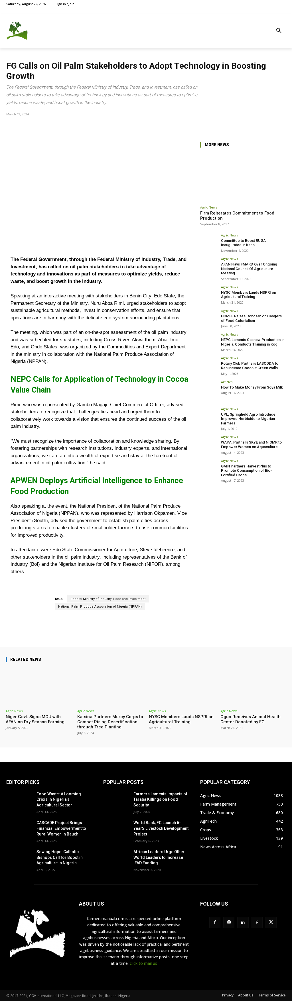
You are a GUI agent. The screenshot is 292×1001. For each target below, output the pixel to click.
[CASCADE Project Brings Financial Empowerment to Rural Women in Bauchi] (19, 829)
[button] (279, 31)
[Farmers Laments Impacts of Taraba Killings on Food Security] (116, 800)
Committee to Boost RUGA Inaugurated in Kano (243, 242)
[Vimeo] (276, 4)
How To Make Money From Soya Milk (252, 387)
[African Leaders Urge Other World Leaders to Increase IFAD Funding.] (116, 858)
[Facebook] (256, 4)
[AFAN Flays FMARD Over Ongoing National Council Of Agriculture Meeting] (208, 265)
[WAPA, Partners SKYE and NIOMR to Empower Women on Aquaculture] (208, 443)
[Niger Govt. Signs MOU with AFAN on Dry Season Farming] (39, 687)
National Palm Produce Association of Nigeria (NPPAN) (100, 606)
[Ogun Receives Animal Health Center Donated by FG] (253, 687)
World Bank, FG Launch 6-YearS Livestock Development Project (160, 828)
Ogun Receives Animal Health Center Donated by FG (250, 719)
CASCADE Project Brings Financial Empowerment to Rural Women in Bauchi (61, 828)
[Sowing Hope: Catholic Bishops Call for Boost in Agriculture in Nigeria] (19, 858)
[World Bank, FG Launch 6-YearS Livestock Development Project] (116, 829)
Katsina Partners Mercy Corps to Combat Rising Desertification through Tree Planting (110, 722)
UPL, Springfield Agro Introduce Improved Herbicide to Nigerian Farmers (248, 418)
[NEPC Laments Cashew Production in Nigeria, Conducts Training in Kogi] (208, 341)
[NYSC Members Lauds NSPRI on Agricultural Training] (208, 294)
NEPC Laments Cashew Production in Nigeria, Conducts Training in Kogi (252, 342)
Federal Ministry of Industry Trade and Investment (108, 599)
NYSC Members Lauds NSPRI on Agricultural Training (248, 294)
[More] (280, 124)
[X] (269, 4)
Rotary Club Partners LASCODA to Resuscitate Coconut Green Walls (249, 365)
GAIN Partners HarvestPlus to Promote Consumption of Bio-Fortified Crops (246, 470)
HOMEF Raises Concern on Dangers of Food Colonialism (251, 318)
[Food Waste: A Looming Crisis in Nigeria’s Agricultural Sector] (19, 800)
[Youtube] (282, 4)
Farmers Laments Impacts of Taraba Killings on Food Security (160, 799)
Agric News (208, 207)
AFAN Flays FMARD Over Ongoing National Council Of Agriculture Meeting (249, 268)
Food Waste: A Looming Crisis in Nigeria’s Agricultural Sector (58, 799)
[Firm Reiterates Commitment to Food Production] (243, 177)
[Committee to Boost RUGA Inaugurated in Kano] (208, 242)
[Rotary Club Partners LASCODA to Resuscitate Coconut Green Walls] (208, 364)
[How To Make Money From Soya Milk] (208, 388)
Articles (226, 381)
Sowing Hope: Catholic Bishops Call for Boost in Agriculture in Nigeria (59, 857)
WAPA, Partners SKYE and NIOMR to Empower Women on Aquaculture (251, 444)
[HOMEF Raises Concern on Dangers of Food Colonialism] (208, 317)
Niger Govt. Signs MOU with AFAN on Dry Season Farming (35, 719)
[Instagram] (263, 4)
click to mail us (143, 963)
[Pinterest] (257, 922)
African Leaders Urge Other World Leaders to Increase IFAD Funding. (158, 857)
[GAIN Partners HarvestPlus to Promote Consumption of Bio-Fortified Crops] (208, 467)
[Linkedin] (242, 922)
